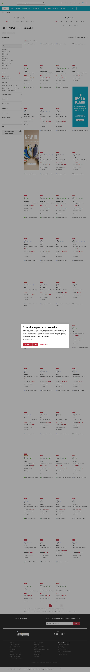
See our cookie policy (28, 339)
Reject (35, 344)
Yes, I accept (28, 344)
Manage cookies (44, 344)
